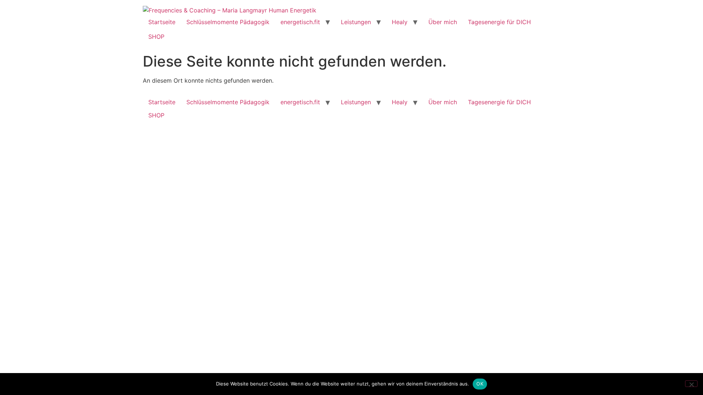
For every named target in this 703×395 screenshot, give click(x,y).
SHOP (156, 36)
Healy (400, 22)
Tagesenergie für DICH (499, 22)
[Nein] (691, 383)
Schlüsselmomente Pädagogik (227, 22)
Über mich (442, 22)
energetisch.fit (300, 22)
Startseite (161, 22)
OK (479, 384)
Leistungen (356, 22)
